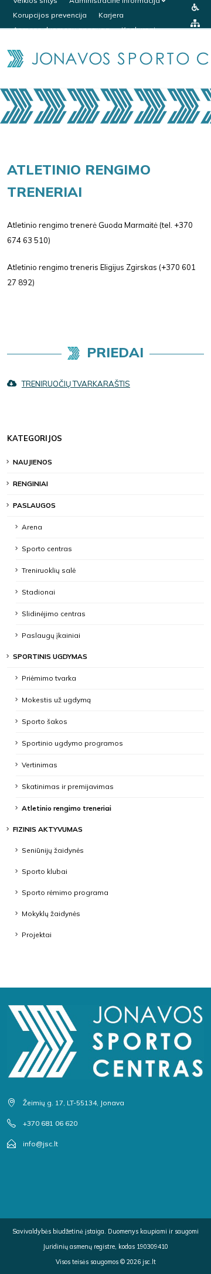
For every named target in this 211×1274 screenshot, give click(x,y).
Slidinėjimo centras (54, 613)
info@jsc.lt (40, 1143)
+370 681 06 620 (50, 1123)
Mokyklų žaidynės (51, 913)
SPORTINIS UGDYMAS (50, 656)
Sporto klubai (44, 871)
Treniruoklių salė (49, 570)
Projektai (37, 934)
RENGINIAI (30, 483)
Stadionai (38, 592)
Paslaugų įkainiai (51, 635)
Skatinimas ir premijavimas (68, 786)
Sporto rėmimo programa (65, 892)
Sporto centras (47, 548)
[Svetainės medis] (195, 23)
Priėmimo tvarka (49, 678)
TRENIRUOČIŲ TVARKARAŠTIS (76, 383)
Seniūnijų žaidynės (53, 850)
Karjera (111, 15)
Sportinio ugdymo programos (72, 743)
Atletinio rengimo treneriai (66, 808)
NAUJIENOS (32, 461)
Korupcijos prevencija (50, 15)
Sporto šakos (44, 721)
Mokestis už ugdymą (56, 699)
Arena (32, 526)
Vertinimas (39, 764)
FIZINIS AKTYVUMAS (48, 829)
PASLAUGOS (34, 505)
